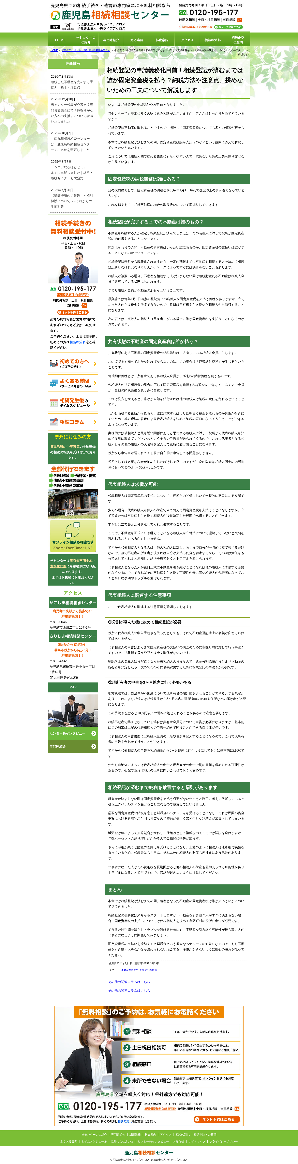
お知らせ (178, 1141)
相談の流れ (212, 39)
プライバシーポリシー (223, 1141)
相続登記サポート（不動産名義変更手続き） (86, 50)
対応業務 (136, 39)
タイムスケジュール (94, 1141)
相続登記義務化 (148, 970)
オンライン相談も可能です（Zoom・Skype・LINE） (73, 509)
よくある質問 (68, 1141)
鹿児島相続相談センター (143, 8)
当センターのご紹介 (85, 39)
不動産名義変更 (129, 970)
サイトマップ (196, 1141)
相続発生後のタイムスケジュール (73, 402)
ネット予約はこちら (228, 27)
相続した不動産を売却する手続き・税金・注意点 (72, 84)
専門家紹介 (111, 39)
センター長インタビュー (153, 1141)
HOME (60, 39)
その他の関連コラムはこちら (129, 982)
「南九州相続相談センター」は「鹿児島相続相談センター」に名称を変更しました (72, 144)
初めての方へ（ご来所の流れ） (73, 363)
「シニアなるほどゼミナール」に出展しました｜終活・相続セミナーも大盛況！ (72, 172)
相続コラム (73, 422)
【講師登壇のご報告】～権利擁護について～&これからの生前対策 (72, 201)
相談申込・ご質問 (237, 39)
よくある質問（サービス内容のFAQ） (73, 383)
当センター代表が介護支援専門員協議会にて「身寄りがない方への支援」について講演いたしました (72, 113)
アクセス (187, 39)
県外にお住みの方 (122, 1141)
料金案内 (161, 39)
